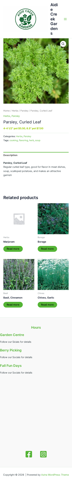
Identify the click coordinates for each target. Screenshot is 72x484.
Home (6, 110)
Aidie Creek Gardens (54, 19)
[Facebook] (28, 454)
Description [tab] (10, 155)
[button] (63, 44)
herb (31, 140)
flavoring (23, 140)
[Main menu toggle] (65, 19)
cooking (14, 140)
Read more (13, 248)
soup (37, 140)
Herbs (15, 110)
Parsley (24, 110)
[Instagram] (43, 454)
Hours (36, 327)
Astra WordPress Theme (55, 474)
